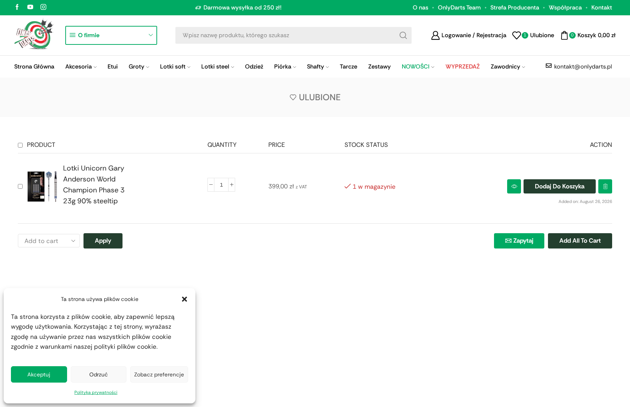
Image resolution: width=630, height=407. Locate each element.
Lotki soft (173, 66)
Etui (113, 66)
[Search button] (403, 35)
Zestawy (379, 66)
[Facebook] (17, 7)
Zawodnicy (505, 66)
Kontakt (601, 7)
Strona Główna (34, 66)
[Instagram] (43, 7)
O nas (420, 7)
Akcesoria (78, 66)
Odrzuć (98, 374)
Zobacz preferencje (159, 374)
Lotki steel (215, 66)
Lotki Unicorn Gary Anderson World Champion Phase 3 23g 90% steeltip (94, 185)
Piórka (282, 66)
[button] (184, 299)
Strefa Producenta (514, 7)
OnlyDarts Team (459, 7)
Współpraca (565, 7)
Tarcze (348, 66)
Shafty (315, 66)
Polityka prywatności (95, 392)
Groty (136, 66)
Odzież (254, 66)
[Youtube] (30, 7)
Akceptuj (38, 374)
